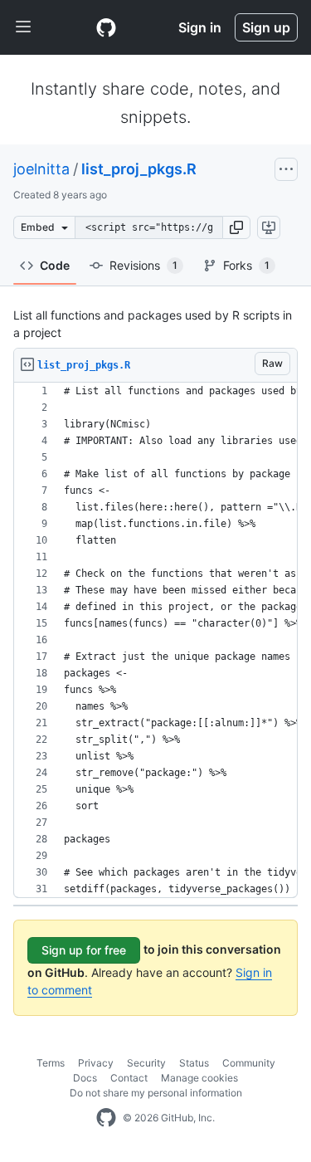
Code (55, 265)
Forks (246, 265)
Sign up (266, 27)
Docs (85, 1078)
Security (146, 1063)
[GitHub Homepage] (106, 1118)
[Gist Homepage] (106, 27)
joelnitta (41, 169)
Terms (50, 1063)
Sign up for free (83, 950)
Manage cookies (199, 1078)
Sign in (199, 27)
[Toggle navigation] (23, 27)
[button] (236, 227)
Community (248, 1063)
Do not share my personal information (156, 1092)
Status (194, 1063)
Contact (129, 1078)
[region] (155, 640)
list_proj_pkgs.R (139, 169)
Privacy (96, 1063)
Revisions (143, 265)
